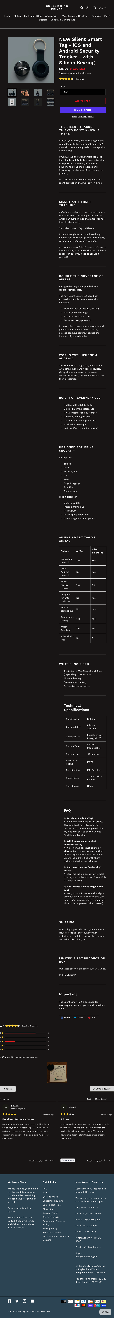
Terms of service (51, 1217)
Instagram (98, 1201)
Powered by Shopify (41, 1311)
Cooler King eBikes (57, 7)
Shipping (63, 73)
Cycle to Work (50, 1196)
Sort (89, 1099)
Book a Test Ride (52, 1205)
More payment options (83, 117)
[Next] (110, 1133)
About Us (48, 1209)
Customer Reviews (53, 1200)
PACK (63, 86)
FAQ (45, 1188)
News (46, 1192)
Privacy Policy (50, 1228)
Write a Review (104, 1090)
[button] (71, 79)
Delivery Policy (50, 1213)
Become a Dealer (52, 1232)
